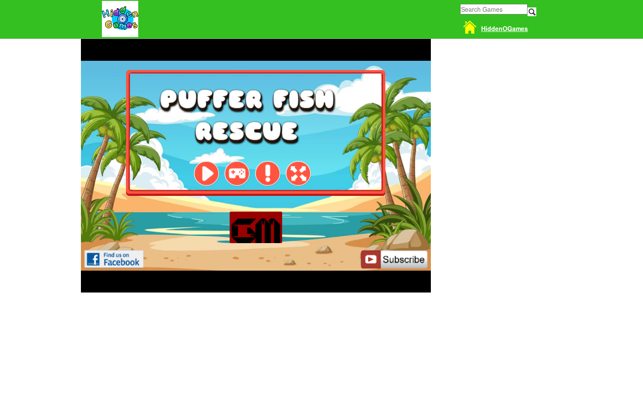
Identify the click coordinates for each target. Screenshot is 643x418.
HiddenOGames (504, 28)
